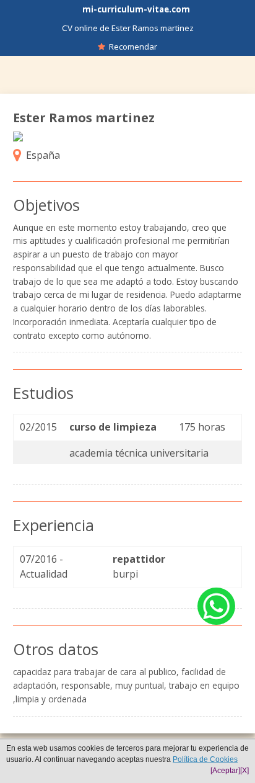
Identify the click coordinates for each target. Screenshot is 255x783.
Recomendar (131, 46)
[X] (244, 770)
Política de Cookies (205, 759)
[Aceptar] (225, 770)
